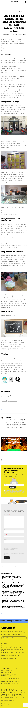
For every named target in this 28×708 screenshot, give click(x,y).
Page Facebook (12, 401)
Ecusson (6, 460)
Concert (23, 691)
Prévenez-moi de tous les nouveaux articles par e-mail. (14, 554)
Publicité (13, 658)
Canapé (3, 692)
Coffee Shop (16, 692)
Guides (13, 694)
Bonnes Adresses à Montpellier (14, 11)
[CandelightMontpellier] (14, 444)
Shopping (14, 697)
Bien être (8, 691)
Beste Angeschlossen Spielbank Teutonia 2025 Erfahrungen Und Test (13, 607)
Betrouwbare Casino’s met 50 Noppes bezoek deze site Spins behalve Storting (12, 578)
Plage (22, 695)
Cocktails (9, 692)
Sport (19, 697)
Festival (8, 694)
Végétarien (4, 700)
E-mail (5, 534)
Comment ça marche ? (7, 660)
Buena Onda (16, 681)
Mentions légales (6, 704)
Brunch (18, 691)
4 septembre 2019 (5, 34)
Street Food (7, 699)
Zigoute (24, 34)
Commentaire (6, 514)
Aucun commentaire (14, 34)
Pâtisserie (17, 695)
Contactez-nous (5, 658)
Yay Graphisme (14, 678)
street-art (9, 95)
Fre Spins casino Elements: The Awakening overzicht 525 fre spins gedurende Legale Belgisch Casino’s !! (13, 600)
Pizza (2, 697)
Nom (5, 529)
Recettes (7, 697)
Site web (4, 401)
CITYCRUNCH (6, 671)
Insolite (11, 695)
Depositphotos (15, 683)
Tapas (13, 699)
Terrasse (17, 699)
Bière (13, 691)
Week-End (11, 700)
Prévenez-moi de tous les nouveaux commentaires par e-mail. (11, 549)
